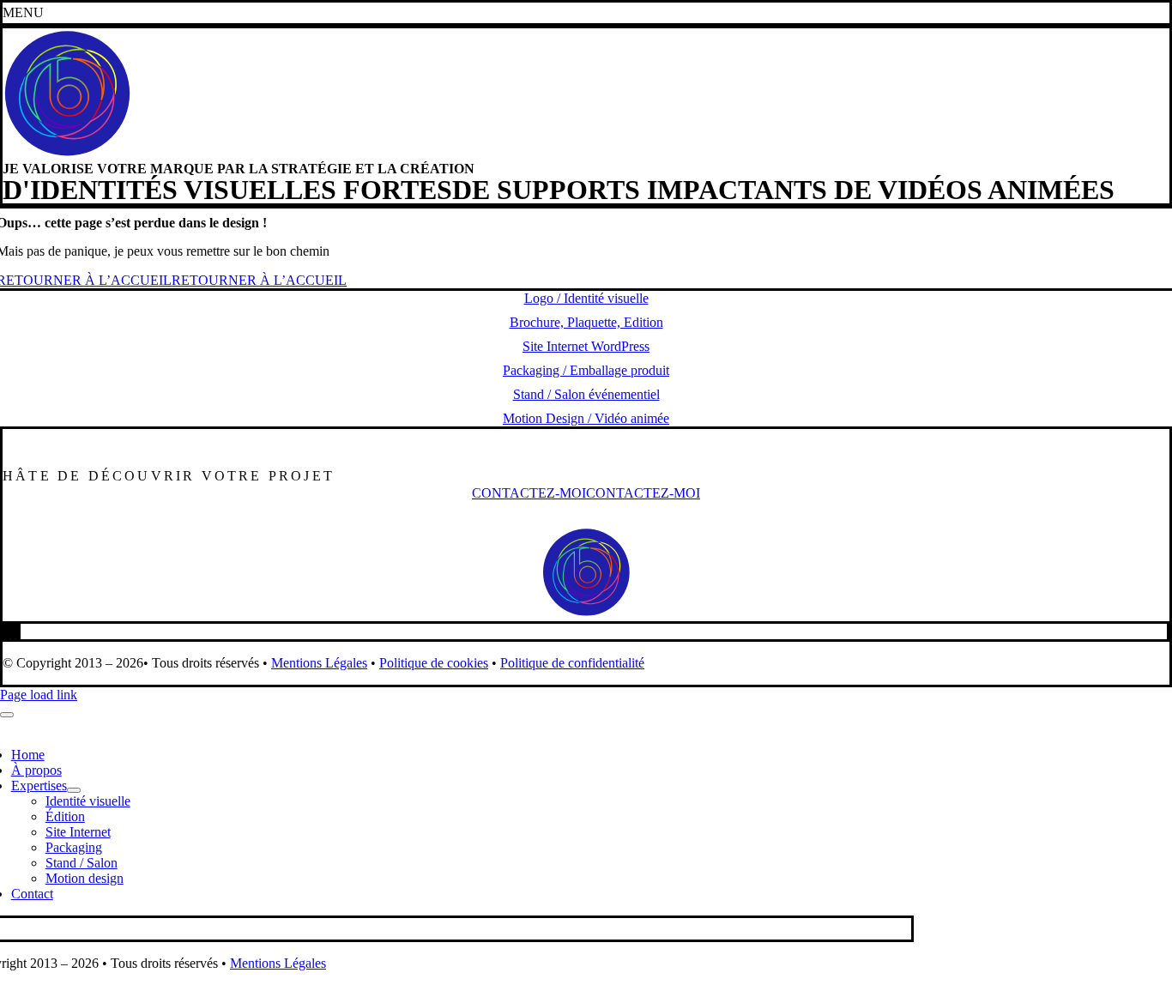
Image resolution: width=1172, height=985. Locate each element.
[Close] (7, 714)
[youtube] (18, 631)
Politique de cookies (433, 663)
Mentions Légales (319, 663)
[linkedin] (7, 631)
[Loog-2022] (67, 154)
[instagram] (12, 631)
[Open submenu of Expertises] (74, 790)
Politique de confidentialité (572, 663)
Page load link (38, 694)
